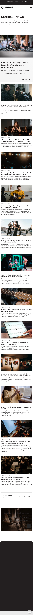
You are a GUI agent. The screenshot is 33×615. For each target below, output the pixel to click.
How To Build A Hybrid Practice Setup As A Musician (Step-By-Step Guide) (15, 275)
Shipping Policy (7, 604)
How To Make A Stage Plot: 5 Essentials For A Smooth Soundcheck (14, 65)
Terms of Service (23, 606)
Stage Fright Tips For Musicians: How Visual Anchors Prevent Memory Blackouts (16, 173)
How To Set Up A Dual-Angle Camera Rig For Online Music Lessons (15, 206)
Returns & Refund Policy (10, 606)
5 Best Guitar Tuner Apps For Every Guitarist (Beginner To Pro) (16, 310)
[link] (4, 496)
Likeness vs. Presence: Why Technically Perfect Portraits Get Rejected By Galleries (16, 374)
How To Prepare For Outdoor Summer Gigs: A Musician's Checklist (16, 241)
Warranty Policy (17, 604)
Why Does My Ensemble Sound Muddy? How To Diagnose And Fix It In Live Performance (16, 140)
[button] (3, 2)
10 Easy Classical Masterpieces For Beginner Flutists (16, 408)
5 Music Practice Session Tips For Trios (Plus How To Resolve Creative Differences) (16, 106)
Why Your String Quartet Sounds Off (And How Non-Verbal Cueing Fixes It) (15, 442)
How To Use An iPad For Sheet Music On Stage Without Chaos (14, 343)
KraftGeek (13, 613)
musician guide (5, 60)
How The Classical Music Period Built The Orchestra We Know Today (15, 478)
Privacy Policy (7, 608)
